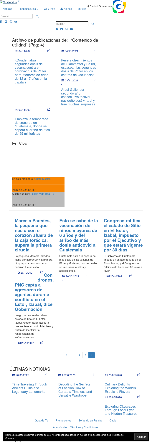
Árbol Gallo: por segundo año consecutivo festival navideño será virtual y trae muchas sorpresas (78, 96)
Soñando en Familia (90, 420)
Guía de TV (41, 420)
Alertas (67, 9)
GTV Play (49, 9)
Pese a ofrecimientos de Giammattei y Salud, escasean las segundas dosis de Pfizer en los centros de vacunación (78, 67)
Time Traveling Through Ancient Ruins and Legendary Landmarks (29, 388)
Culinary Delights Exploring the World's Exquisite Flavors (120, 388)
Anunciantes (60, 427)
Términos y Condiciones (84, 427)
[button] (37, 16)
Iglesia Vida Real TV (42, 194)
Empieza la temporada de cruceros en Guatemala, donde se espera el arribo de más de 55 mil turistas (32, 126)
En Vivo (81, 9)
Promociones (63, 420)
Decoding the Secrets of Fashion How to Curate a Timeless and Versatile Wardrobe (75, 389)
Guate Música (42, 179)
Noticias (8, 9)
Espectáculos (28, 9)
